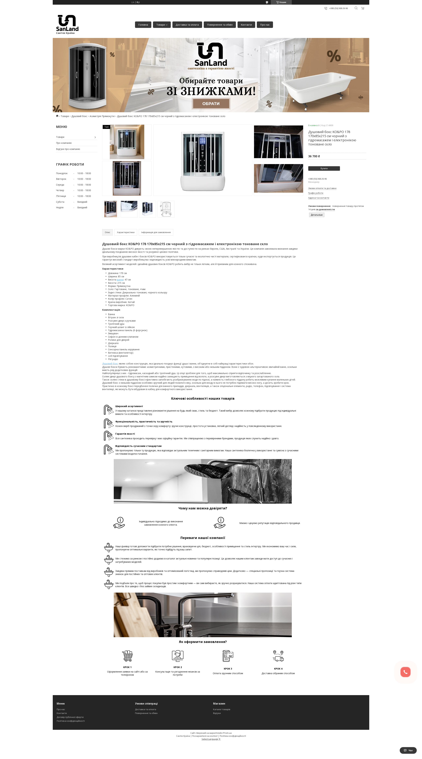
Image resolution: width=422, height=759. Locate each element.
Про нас (265, 24)
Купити (324, 168)
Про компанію (64, 142)
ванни (120, 279)
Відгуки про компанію (68, 149)
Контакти (246, 24)
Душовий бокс (79, 116)
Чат (411, 750)
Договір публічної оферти (70, 717)
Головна (143, 24)
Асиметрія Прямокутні (102, 116)
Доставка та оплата (187, 24)
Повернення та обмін (220, 24)
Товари (160, 24)
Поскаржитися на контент (205, 736)
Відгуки (217, 713)
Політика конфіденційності (71, 720)
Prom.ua (227, 732)
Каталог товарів (221, 709)
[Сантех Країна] (67, 23)
